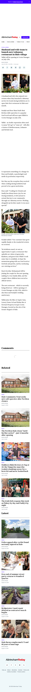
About (9, 669)
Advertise (14, 669)
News (3, 394)
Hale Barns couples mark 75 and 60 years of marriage (15, 643)
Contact (20, 669)
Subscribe (25, 37)
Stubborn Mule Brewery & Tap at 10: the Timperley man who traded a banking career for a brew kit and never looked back (15, 468)
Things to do (20, 41)
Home (3, 41)
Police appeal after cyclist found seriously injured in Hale (15, 543)
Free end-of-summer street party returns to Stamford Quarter (13, 576)
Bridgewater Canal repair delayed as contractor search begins (14, 610)
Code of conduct (11, 671)
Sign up (4, 669)
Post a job (26, 669)
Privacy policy (21, 671)
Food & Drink (10, 41)
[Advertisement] (15, 19)
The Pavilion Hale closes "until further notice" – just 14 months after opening (15, 433)
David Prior (5, 62)
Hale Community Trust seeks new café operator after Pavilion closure (15, 399)
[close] (29, 2)
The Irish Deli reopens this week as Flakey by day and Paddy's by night (15, 503)
